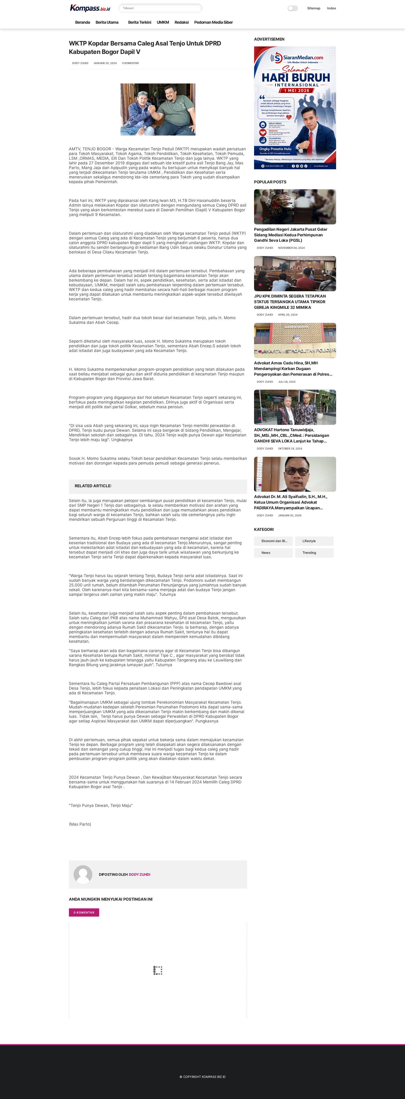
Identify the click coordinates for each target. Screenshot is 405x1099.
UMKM (163, 22)
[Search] (198, 8)
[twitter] (82, 849)
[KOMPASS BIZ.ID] (90, 10)
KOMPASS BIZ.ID (213, 1077)
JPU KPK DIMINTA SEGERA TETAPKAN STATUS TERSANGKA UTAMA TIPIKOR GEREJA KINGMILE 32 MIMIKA (290, 302)
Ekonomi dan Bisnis (276, 541)
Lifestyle (309, 541)
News (266, 553)
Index (331, 8)
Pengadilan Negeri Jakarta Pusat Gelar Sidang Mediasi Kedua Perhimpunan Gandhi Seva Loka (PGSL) (290, 235)
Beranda (82, 22)
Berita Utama (107, 22)
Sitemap (313, 8)
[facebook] (73, 849)
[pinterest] (101, 849)
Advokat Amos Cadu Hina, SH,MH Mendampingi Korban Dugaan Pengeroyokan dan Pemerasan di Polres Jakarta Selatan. (291, 369)
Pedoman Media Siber (213, 22)
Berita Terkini (139, 22)
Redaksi (182, 22)
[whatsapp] (92, 849)
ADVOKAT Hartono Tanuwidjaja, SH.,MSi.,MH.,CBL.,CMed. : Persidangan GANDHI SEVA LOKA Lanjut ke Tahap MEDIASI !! (291, 435)
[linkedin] (110, 849)
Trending (309, 553)
